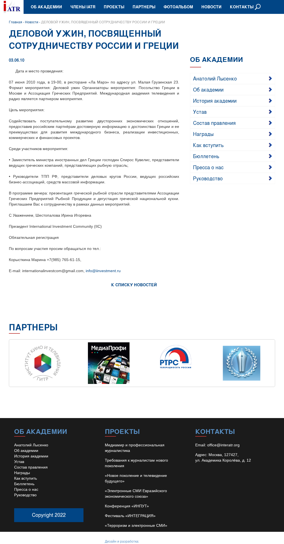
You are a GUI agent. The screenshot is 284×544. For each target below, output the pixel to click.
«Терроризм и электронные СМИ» (136, 525)
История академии (215, 100)
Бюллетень (206, 156)
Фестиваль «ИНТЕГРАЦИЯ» (130, 515)
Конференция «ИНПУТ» (127, 506)
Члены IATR (82, 7)
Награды (203, 133)
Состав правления (214, 122)
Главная (15, 21)
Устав (200, 111)
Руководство (208, 178)
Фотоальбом (178, 7)
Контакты (241, 7)
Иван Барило (150, 541)
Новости (211, 7)
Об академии (46, 7)
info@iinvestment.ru (103, 271)
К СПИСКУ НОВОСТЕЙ (134, 285)
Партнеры (144, 7)
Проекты (114, 7)
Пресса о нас (208, 167)
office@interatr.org (223, 445)
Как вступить (208, 144)
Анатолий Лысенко (215, 78)
